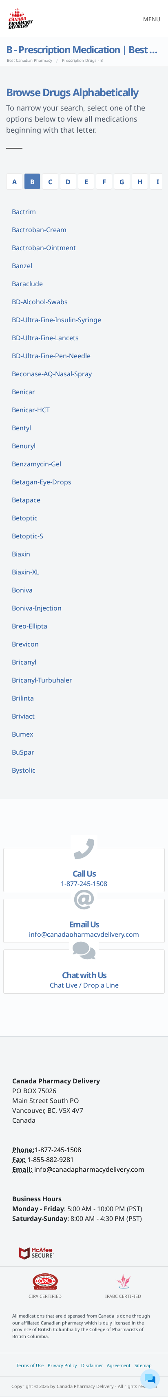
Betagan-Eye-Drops (41, 481)
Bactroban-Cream (39, 229)
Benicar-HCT (31, 409)
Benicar (23, 391)
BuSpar (23, 752)
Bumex (22, 734)
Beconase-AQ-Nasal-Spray (52, 373)
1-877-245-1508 (58, 1149)
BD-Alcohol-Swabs (40, 301)
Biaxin (21, 553)
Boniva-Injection (37, 608)
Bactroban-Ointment (44, 247)
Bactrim (24, 211)
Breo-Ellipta (29, 626)
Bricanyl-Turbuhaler (42, 680)
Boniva (22, 590)
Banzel (22, 265)
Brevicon (25, 644)
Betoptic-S (27, 535)
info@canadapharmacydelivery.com (89, 1169)
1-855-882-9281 (50, 1159)
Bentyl (21, 427)
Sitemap (143, 1365)
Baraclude (27, 283)
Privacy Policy (62, 1365)
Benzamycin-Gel (36, 463)
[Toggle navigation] (149, 18)
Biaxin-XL (25, 571)
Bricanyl (24, 662)
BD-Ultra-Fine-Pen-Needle (51, 355)
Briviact (23, 716)
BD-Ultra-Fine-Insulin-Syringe (56, 319)
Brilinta (23, 698)
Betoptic (25, 517)
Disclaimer (92, 1365)
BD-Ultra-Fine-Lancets (45, 337)
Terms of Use (30, 1365)
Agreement (118, 1365)
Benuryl (23, 445)
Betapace (26, 499)
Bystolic (23, 770)
